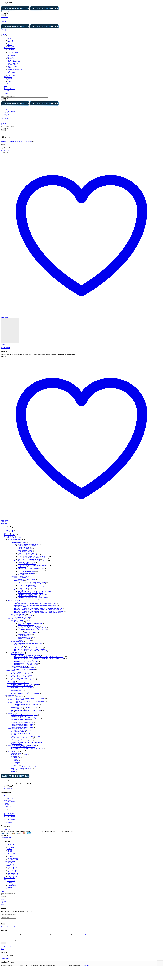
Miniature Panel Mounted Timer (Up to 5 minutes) (24, 707)
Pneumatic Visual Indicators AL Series (17, 692)
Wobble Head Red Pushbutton (26, 573)
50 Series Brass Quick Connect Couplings (22, 722)
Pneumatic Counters (9, 670)
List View (9, 151)
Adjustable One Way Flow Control (20, 733)
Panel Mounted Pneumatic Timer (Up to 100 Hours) (25, 704)
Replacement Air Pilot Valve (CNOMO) (21, 768)
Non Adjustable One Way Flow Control (21, 741)
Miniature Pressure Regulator (18, 716)
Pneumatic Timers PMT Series (15, 699)
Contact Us (7, 803)
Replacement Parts (16, 753)
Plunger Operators (19, 580)
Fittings (9, 721)
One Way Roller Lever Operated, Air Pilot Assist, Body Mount (34, 591)
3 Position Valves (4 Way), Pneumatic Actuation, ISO (28, 648)
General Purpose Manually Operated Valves (26, 544)
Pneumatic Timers (9, 695)
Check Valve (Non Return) (18, 739)
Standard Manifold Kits (24, 638)
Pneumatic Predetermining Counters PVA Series (20, 675)
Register (3, 943)
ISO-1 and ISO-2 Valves (17, 646)
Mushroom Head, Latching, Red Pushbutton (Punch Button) (34, 565)
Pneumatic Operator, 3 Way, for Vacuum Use (26, 661)
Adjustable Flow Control (17, 731)
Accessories (28, 141)
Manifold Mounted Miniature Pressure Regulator (24, 715)
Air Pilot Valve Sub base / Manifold (27, 632)
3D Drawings (7, 800)
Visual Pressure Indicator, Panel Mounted (22, 687)
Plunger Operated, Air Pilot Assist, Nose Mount (30, 583)
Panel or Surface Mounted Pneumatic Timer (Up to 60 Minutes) (28, 698)
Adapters (16, 765)
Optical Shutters (8, 530)
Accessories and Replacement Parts (20, 620)
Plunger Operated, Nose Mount (26, 588)
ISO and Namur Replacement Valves (17, 619)
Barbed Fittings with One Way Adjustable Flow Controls (26, 736)
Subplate (13, 771)
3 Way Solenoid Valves (20, 606)
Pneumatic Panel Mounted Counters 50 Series (19, 672)
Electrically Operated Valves (15, 600)
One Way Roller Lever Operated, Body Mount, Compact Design (35, 599)
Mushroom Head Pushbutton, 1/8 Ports (28, 554)
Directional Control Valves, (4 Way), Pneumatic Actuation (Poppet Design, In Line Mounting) (39, 657)
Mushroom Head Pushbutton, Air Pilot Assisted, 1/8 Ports (33, 556)
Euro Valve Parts (18, 622)
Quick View (4, 523)
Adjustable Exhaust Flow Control (20, 730)
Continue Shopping (6, 958)
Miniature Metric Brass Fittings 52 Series (22, 725)
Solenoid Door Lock (9, 532)
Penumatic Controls (9, 801)
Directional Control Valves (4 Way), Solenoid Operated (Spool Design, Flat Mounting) (37, 612)
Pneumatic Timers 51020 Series (15, 705)
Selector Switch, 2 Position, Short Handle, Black (31, 570)
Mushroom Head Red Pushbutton (27, 564)
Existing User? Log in (6, 946)
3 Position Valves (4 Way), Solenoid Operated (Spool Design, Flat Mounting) (35, 603)
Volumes (16, 760)
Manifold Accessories (16, 770)
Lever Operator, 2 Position (25, 551)
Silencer (3, 344)
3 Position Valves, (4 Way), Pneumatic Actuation (27, 655)
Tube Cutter (17, 762)
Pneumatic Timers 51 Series (14, 709)
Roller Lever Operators (20, 590)
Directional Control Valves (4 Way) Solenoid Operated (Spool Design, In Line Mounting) (38, 608)
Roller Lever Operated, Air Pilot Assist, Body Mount (32, 594)
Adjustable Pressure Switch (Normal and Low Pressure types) (27, 748)
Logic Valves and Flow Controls (16, 728)
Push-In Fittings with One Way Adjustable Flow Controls (26, 742)
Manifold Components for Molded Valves (29, 626)
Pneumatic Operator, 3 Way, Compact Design (26, 660)
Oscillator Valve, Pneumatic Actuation (24, 669)
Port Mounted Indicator (17, 690)
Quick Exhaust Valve (16, 744)
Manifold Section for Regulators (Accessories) (23, 766)
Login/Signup (4, 837)
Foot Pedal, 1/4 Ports (23, 547)
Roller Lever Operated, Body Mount (27, 596)
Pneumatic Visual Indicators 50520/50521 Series (20, 686)
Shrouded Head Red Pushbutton (26, 571)
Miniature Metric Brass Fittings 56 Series (22, 727)
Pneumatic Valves (9, 536)
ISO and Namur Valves (17, 641)
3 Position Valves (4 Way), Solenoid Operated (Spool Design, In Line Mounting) (36, 605)
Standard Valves (18, 631)
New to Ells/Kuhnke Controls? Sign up (11, 927)
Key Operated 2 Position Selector (27, 562)
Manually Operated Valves (18, 542)
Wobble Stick (21, 574)
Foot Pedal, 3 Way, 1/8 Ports (25, 548)
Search (3, 15)
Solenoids (6, 533)
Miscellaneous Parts (20, 141)
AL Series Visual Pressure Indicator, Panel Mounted (25, 693)
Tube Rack (17, 763)
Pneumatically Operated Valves (15, 652)
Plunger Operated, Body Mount (26, 585)
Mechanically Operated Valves (19, 576)
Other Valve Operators (20, 577)
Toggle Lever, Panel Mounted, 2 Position (29, 559)
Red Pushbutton (22, 567)
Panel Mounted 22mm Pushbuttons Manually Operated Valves (31, 561)
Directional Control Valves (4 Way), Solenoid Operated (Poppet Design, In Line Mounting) (38, 611)
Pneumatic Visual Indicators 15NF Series (18, 683)
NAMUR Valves (18, 644)
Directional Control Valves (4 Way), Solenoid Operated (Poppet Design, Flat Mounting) (37, 609)
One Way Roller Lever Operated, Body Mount (30, 593)
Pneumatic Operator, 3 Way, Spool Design (25, 664)
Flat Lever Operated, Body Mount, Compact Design (32, 582)
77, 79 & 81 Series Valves (14, 539)
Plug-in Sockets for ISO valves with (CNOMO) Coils (32, 628)
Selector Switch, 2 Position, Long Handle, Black (31, 568)
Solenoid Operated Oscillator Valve (23, 617)
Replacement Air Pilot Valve (25, 637)
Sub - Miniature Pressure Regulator (20, 719)
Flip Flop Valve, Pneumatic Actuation (24, 667)
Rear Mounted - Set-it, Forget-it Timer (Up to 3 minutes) (26, 710)
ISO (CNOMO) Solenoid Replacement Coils (30, 623)
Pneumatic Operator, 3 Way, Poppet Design (26, 663)
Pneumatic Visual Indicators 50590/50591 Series (20, 689)
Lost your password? (16, 920)
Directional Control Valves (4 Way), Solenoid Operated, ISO (30, 651)
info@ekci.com (8, 788)
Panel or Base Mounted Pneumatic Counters (23, 680)
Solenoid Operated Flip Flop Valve (23, 615)
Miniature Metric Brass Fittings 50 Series (22, 724)
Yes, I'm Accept (86, 965)
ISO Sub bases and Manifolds (26, 625)
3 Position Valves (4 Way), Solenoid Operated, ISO (28, 643)
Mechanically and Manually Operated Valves (19, 541)
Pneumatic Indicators (9, 681)
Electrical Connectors (23, 635)
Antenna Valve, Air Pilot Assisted (27, 579)
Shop (5, 141)
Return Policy (7, 806)
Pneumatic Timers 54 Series (14, 702)
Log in (2, 923)
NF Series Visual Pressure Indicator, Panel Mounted (25, 684)
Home (2, 141)
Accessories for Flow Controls (19, 754)
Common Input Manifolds (25, 634)
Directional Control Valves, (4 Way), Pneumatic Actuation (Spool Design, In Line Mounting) (39, 658)
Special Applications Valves (18, 614)
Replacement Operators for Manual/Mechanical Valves (32, 629)
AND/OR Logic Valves (17, 734)
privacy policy (89, 934)
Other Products (11, 141)
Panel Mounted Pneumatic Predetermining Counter (24, 676)
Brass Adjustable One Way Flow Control (22, 738)
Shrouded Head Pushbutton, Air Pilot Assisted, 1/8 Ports (33, 558)
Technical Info (8, 797)
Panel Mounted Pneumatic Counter (20, 673)
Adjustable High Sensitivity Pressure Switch (23, 747)
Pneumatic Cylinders (9, 535)
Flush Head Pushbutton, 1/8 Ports (27, 545)
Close (9, 837)
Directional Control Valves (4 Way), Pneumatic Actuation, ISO (31, 649)
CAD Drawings (8, 798)
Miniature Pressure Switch (18, 750)
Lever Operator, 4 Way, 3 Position (27, 553)
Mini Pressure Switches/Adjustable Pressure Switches (21, 745)
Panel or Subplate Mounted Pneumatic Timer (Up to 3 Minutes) (28, 701)
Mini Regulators (11, 713)
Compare (3, 521)
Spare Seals (17, 757)
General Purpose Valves (17, 602)
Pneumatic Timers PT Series (15, 696)
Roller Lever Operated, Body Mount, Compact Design (32, 597)
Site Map (6, 804)
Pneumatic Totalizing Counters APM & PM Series (20, 678)
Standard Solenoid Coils (24, 640)
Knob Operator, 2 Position (25, 550)
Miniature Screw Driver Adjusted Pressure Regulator (25, 718)
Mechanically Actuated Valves (15, 538)
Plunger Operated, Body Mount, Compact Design (31, 586)
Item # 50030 (5, 348)
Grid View (3, 151)
